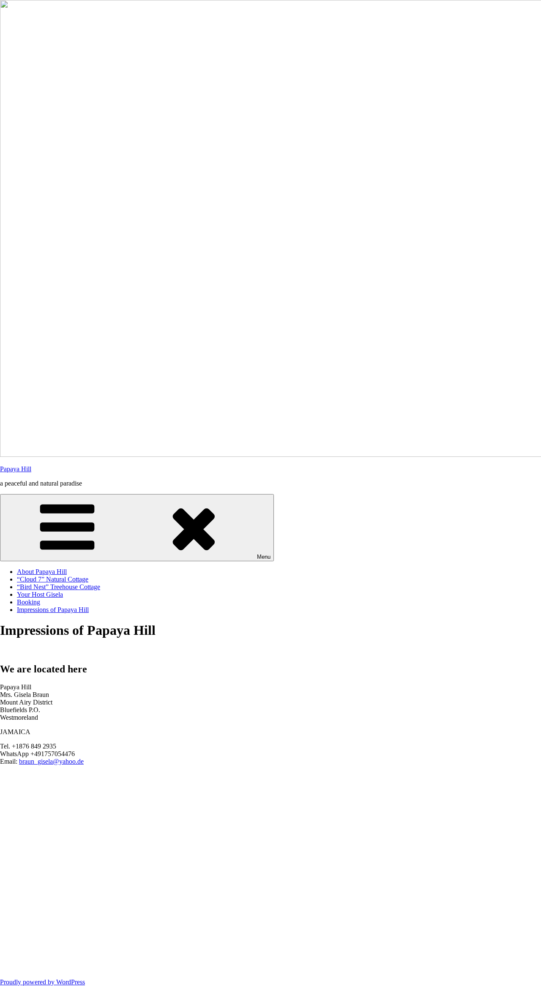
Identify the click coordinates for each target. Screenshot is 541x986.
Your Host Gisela (40, 594)
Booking (28, 602)
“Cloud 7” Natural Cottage (52, 579)
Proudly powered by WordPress (42, 982)
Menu (263, 557)
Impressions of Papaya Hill (53, 609)
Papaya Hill (15, 469)
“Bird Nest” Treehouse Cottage (58, 586)
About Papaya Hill (42, 571)
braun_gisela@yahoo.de (51, 761)
